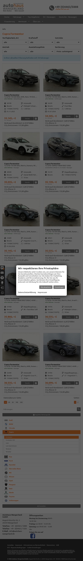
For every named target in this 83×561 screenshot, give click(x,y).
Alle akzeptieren (46, 287)
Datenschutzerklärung (27, 292)
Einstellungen (59, 287)
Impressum (42, 292)
